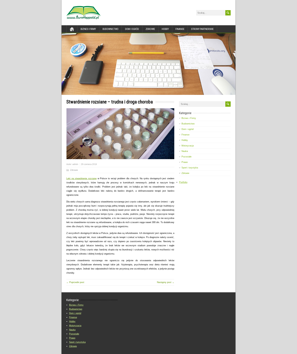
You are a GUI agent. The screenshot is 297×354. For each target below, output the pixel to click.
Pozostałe (186, 156)
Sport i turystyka (190, 167)
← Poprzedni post (75, 282)
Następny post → (165, 282)
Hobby (165, 29)
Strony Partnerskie (202, 29)
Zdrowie (150, 29)
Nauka (185, 151)
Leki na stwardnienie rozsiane (81, 178)
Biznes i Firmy (88, 29)
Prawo (185, 162)
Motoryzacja (188, 145)
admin (75, 164)
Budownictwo (110, 29)
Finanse (179, 29)
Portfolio (183, 182)
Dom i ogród (132, 29)
